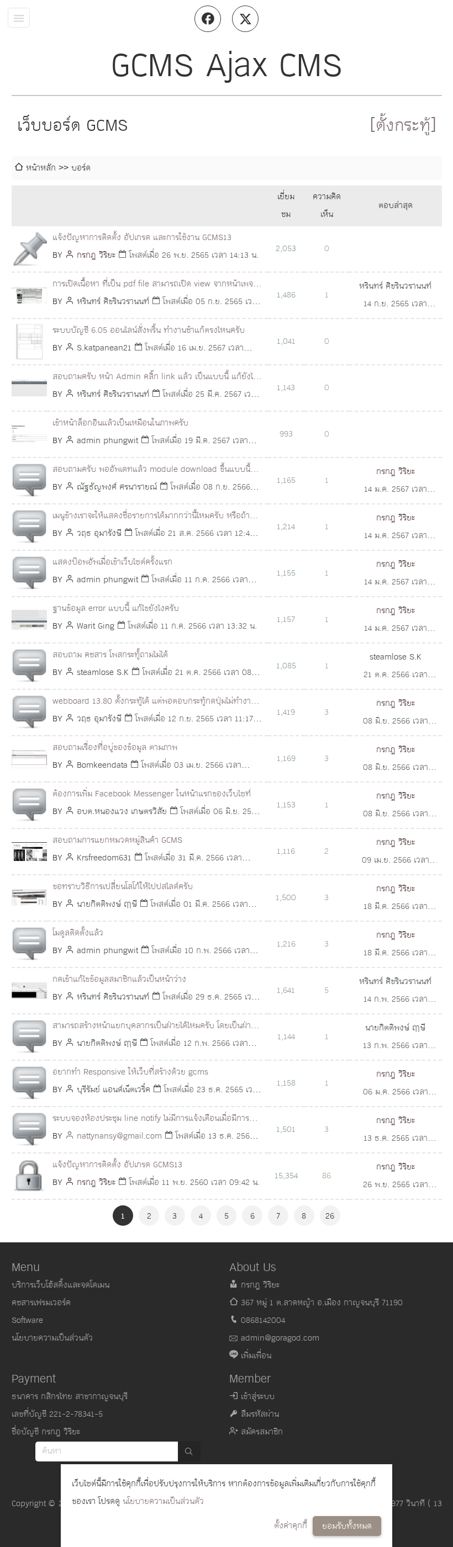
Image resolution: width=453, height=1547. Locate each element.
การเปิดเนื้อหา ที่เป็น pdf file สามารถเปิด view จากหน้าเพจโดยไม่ (152, 285)
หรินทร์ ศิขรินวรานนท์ (113, 302)
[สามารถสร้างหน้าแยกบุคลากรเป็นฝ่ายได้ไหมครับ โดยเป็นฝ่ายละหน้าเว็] (29, 1037)
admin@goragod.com (280, 1338)
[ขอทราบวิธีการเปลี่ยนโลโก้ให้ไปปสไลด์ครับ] (29, 898)
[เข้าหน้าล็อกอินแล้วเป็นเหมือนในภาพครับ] (29, 434)
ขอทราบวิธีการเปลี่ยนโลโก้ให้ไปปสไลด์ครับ (122, 887)
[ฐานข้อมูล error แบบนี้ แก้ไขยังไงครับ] (29, 619)
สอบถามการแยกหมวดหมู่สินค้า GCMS (117, 840)
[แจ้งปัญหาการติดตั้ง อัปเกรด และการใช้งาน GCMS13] (29, 249)
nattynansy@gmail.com (119, 1136)
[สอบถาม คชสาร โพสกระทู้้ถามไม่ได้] (29, 666)
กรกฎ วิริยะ (96, 255)
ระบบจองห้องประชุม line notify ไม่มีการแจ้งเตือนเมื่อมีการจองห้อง (150, 1120)
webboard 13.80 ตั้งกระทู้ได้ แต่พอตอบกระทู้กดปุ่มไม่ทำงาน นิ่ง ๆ (154, 702)
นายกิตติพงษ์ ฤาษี (107, 904)
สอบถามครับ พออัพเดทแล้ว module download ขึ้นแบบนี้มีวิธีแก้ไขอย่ (153, 470)
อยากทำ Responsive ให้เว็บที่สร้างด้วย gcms (130, 1072)
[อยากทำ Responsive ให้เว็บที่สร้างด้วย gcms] (29, 1083)
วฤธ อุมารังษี (99, 533)
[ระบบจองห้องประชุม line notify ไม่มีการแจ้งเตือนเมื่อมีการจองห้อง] (29, 1129)
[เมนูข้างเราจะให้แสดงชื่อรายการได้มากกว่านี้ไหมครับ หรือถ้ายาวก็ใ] (29, 527)
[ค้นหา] (189, 1452)
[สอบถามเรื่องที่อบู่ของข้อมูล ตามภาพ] (29, 759)
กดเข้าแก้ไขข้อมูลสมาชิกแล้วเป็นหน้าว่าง (119, 979)
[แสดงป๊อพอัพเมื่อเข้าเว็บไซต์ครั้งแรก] (29, 573)
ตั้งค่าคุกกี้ (290, 1526)
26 (329, 1216)
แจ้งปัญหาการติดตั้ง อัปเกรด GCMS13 (117, 1165)
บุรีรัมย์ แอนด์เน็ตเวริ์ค (113, 1090)
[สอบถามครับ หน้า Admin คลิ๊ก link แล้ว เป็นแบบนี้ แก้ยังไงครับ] (29, 388)
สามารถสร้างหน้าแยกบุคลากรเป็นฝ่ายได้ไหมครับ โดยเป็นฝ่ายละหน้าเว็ (154, 1027)
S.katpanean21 (104, 348)
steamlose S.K (103, 672)
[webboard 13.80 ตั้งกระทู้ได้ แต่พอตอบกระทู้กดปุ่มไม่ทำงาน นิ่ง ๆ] (29, 712)
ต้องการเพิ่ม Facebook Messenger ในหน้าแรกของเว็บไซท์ (151, 794)
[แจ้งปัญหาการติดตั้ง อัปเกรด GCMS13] (29, 1176)
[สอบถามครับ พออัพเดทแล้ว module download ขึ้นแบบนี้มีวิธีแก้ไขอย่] (29, 480)
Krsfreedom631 (104, 858)
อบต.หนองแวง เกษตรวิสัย (122, 811)
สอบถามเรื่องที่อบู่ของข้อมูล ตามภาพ (114, 747)
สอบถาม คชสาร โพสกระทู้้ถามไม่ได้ (110, 655)
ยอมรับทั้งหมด (347, 1526)
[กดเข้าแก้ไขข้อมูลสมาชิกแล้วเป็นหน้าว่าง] (29, 990)
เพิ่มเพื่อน (256, 1356)
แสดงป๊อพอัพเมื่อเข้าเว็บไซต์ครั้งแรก (112, 562)
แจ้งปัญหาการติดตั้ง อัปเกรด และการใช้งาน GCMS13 (141, 237)
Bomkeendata (102, 765)
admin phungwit (107, 441)
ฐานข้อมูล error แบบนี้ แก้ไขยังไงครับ (115, 608)
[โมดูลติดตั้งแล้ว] (29, 944)
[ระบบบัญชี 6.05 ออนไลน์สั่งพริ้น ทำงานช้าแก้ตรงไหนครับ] (29, 341)
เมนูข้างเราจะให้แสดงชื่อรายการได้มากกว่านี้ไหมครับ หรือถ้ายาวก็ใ (155, 517)
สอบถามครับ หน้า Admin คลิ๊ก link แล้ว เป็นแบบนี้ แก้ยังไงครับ (154, 378)
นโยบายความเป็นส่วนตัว (163, 1501)
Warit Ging (95, 626)
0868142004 (263, 1320)
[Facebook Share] (207, 19)
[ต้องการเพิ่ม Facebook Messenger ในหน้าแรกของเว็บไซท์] (29, 805)
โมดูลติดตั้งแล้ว (77, 933)
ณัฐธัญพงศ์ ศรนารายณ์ (117, 487)
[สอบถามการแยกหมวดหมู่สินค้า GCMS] (29, 851)
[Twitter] (245, 19)
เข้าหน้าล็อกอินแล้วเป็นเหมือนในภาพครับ (120, 423)
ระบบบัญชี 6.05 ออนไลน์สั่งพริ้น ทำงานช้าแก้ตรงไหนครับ (148, 330)
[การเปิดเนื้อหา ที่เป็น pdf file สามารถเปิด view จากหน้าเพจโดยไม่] (29, 295)
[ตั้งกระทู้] (403, 126)
